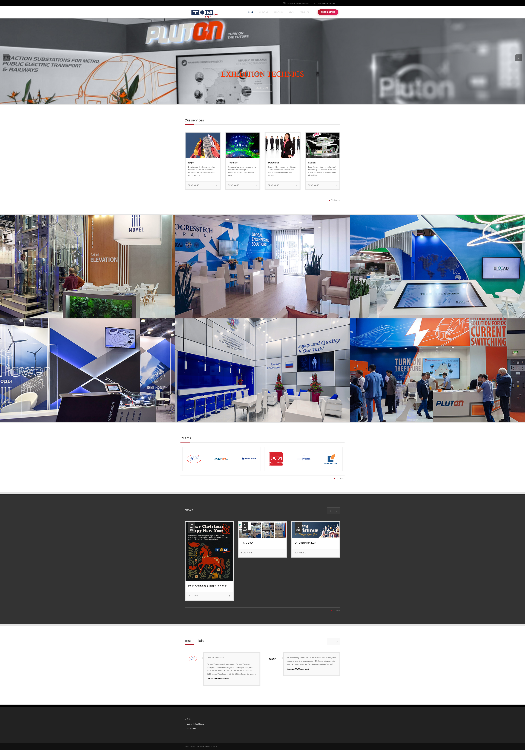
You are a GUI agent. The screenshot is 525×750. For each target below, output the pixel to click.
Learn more (262, 88)
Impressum (191, 728)
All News (336, 611)
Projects (304, 12)
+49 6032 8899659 (328, 3)
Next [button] (337, 510)
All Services (335, 200)
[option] (209, 563)
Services (278, 12)
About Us (263, 12)
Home (250, 12)
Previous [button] (330, 510)
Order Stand (328, 12)
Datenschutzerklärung (195, 724)
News (291, 12)
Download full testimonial (218, 679)
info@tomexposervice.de (300, 3)
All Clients (340, 479)
